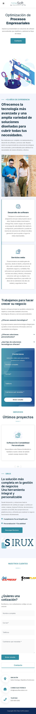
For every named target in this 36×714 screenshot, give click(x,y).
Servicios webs (18, 257)
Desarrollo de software (18, 212)
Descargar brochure (12, 530)
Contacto (18, 41)
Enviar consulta (18, 399)
